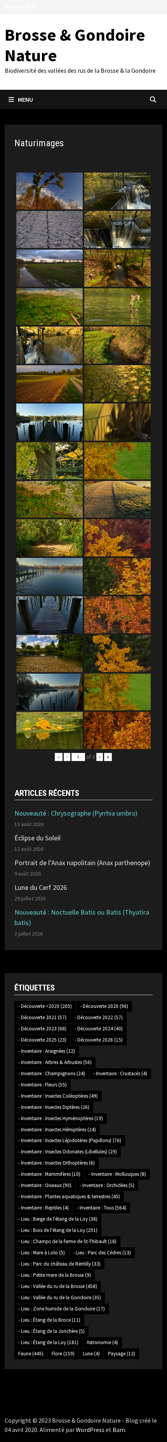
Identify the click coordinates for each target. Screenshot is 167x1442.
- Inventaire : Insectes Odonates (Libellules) (67, 1151)
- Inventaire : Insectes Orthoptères (56, 1163)
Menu (25, 99)
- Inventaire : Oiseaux (44, 1185)
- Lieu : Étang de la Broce (49, 1320)
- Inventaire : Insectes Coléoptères (58, 1096)
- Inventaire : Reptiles (43, 1207)
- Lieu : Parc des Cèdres (102, 1252)
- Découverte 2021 (42, 1017)
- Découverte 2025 (42, 1040)
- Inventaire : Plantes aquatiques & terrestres (69, 1196)
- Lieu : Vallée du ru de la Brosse (57, 1286)
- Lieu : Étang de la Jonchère (51, 1331)
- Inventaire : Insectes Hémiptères (57, 1129)
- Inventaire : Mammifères (49, 1174)
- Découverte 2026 (99, 1040)
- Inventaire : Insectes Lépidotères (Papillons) (69, 1140)
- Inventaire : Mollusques (117, 1174)
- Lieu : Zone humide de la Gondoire (61, 1308)
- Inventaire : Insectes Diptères (53, 1107)
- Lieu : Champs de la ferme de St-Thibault (67, 1241)
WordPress (90, 1429)
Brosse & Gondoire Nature (75, 45)
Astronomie (102, 1342)
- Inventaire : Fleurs (42, 1084)
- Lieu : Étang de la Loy (48, 1342)
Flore (63, 1353)
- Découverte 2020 (104, 1006)
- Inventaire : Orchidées (107, 1185)
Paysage (121, 1353)
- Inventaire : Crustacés (120, 1073)
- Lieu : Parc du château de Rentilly (59, 1264)
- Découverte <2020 (45, 1006)
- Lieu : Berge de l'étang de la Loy (57, 1219)
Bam (119, 1429)
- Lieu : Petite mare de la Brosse (54, 1275)
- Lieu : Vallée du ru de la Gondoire (59, 1297)
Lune (91, 1353)
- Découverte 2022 (99, 1017)
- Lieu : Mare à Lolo (41, 1252)
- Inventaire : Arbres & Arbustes (55, 1062)
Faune (30, 1353)
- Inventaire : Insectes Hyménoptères (60, 1118)
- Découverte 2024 (99, 1028)
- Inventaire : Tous (101, 1207)
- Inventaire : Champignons (51, 1073)
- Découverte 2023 (42, 1028)
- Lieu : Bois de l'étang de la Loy (57, 1230)
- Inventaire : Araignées (46, 1051)
